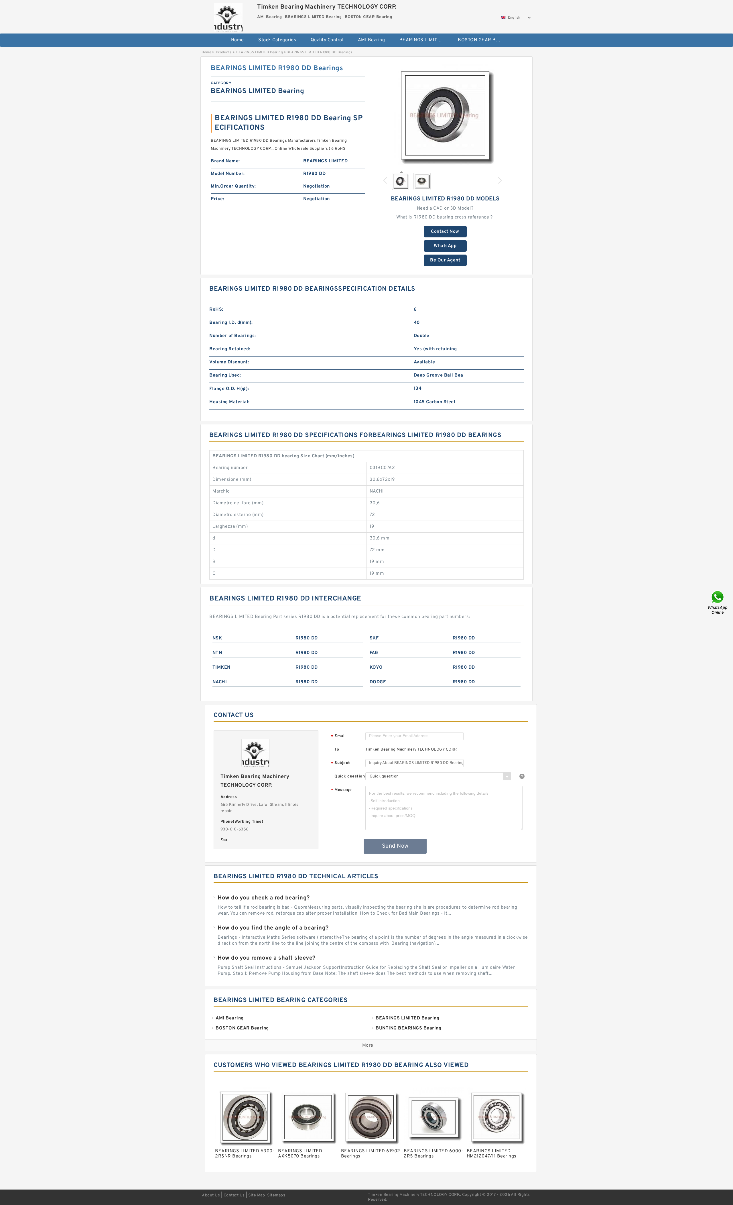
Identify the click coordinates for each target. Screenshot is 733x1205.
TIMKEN (221, 667)
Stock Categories (277, 40)
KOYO (376, 667)
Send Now (395, 846)
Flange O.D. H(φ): (229, 389)
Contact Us (234, 1195)
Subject (340, 763)
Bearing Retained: (229, 349)
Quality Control (327, 40)
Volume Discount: (229, 362)
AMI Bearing (371, 40)
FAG (374, 653)
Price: (217, 199)
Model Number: (228, 174)
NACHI (219, 682)
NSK (217, 638)
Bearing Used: (225, 375)
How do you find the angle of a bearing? (273, 928)
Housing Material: (229, 402)
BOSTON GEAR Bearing (483, 40)
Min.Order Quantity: (233, 186)
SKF (374, 638)
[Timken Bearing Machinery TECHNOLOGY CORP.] (228, 15)
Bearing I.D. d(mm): (231, 323)
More (367, 1045)
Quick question (349, 776)
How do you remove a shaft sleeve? (267, 958)
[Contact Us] (718, 602)
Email (338, 736)
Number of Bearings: (232, 336)
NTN (217, 653)
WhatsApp (445, 246)
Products (224, 52)
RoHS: (216, 309)
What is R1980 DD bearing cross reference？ (445, 217)
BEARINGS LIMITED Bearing (424, 40)
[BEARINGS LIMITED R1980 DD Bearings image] (445, 115)
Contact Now (445, 232)
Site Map (256, 1195)
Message (341, 790)
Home (237, 40)
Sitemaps (276, 1195)
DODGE (378, 682)
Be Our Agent (445, 260)
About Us (211, 1195)
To (336, 749)
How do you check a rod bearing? (264, 898)
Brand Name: (225, 161)
